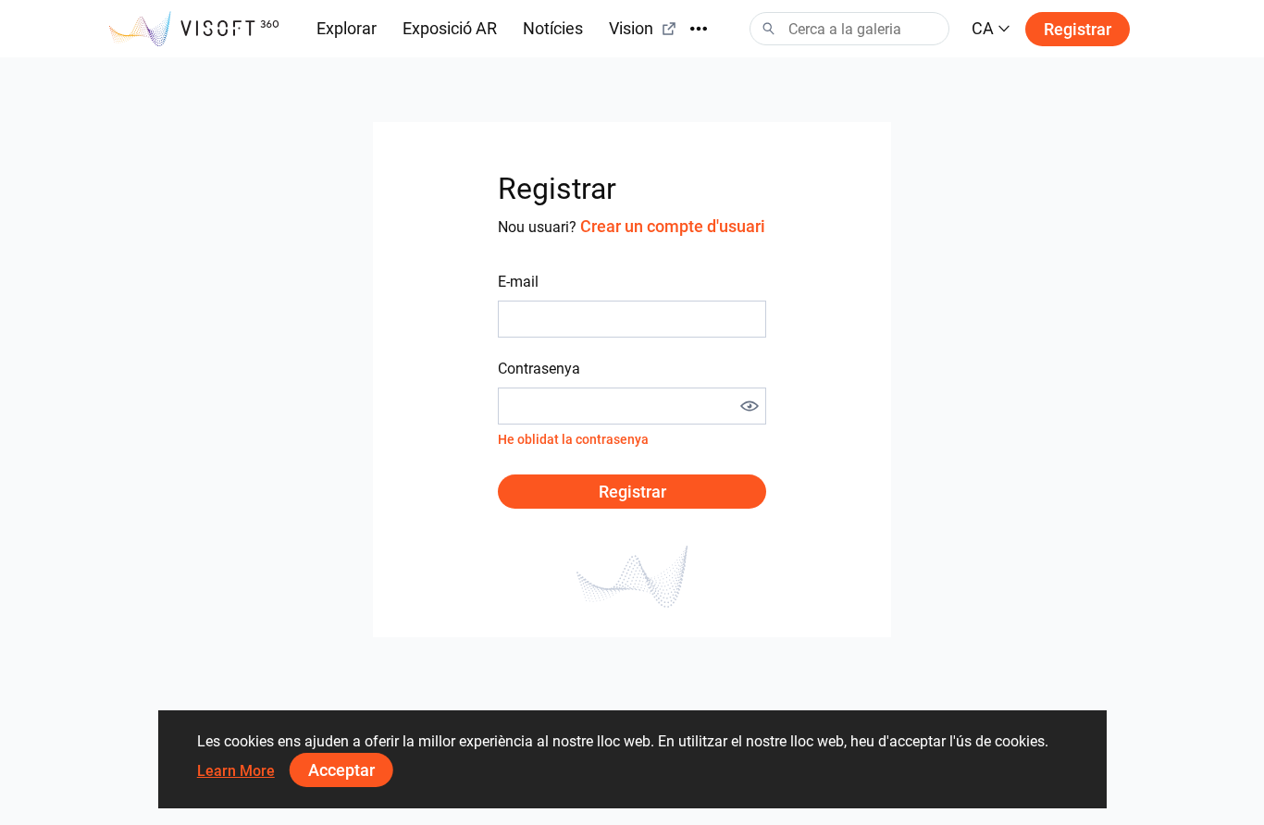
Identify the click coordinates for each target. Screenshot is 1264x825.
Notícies (553, 28)
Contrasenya (539, 368)
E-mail (518, 281)
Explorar (346, 28)
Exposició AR (450, 28)
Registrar (1077, 29)
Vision (631, 28)
